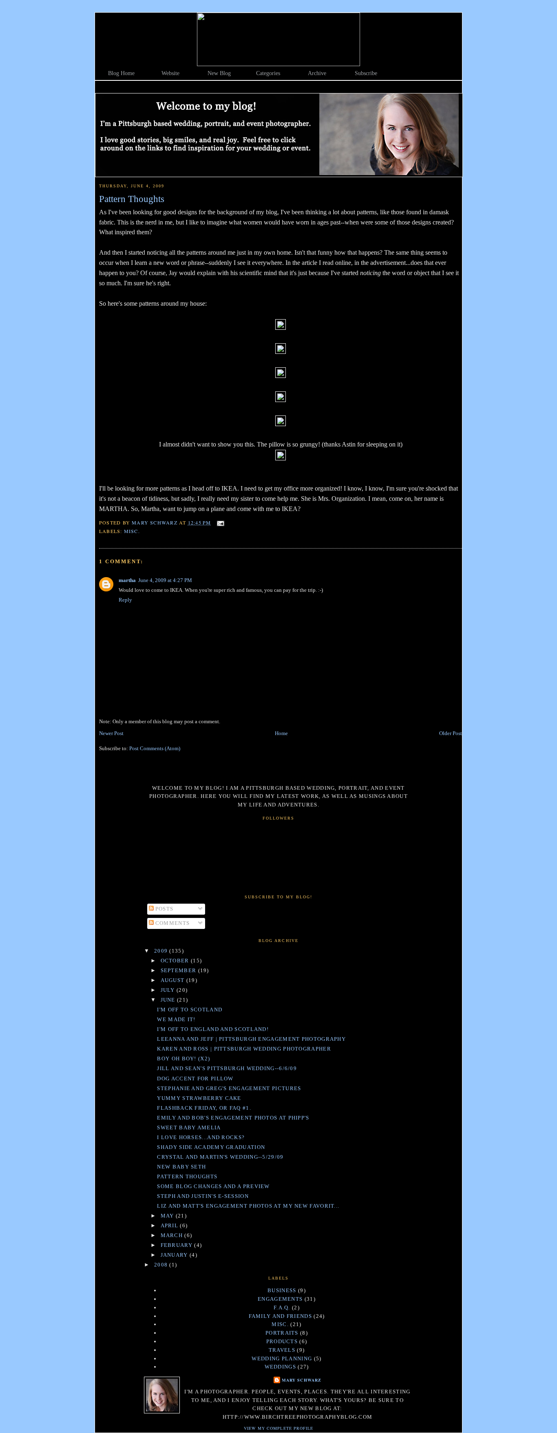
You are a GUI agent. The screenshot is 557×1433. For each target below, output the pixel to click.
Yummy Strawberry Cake (199, 1098)
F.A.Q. (282, 1307)
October (176, 961)
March (173, 1235)
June (169, 1000)
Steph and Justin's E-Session (202, 1196)
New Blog (219, 73)
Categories (268, 73)
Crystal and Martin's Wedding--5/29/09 (220, 1157)
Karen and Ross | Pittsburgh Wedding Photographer (244, 1049)
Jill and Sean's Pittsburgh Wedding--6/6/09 (227, 1068)
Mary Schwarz (301, 1380)
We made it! (176, 1019)
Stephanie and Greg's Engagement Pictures (229, 1088)
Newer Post (111, 733)
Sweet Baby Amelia (189, 1127)
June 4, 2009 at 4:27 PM (165, 580)
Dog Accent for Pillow (195, 1078)
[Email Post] (220, 522)
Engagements (280, 1299)
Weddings (280, 1367)
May (168, 1216)
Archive (317, 73)
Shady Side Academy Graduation (211, 1147)
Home (281, 733)
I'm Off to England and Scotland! (213, 1029)
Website (170, 73)
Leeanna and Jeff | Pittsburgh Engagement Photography (251, 1039)
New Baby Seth (181, 1167)
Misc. (132, 531)
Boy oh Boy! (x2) (183, 1058)
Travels (282, 1350)
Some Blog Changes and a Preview (213, 1186)
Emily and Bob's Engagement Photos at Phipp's (233, 1118)
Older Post (450, 733)
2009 (162, 951)
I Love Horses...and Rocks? (201, 1137)
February (178, 1245)
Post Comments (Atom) (154, 748)
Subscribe (366, 73)
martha (127, 580)
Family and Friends (280, 1316)
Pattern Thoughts (187, 1176)
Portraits (281, 1333)
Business (281, 1290)
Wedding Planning (282, 1358)
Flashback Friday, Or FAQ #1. (204, 1108)
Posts (164, 909)
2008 (162, 1265)
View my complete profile (278, 1428)
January (175, 1255)
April (170, 1225)
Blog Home (121, 73)
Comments (172, 923)
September (179, 970)
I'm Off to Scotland (189, 1009)
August (173, 980)
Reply (125, 600)
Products (282, 1341)
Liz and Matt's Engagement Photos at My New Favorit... (248, 1206)
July (169, 990)
